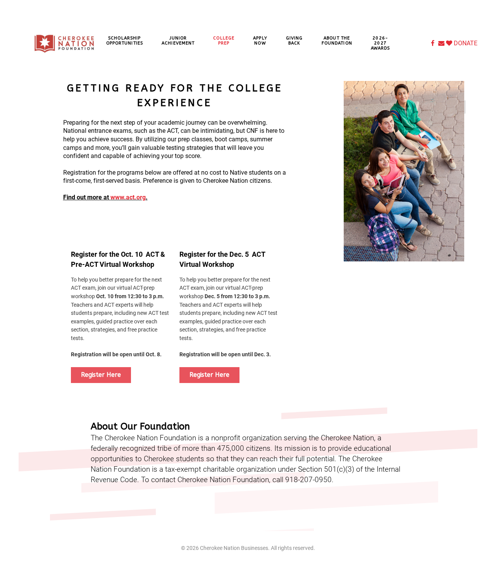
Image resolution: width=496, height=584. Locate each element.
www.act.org (128, 197)
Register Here (101, 374)
